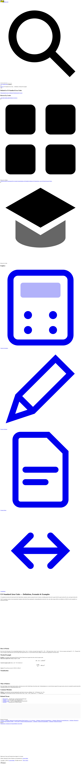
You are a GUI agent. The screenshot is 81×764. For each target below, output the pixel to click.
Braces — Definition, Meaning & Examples (57, 720)
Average (20, 92)
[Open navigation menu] (0, 85)
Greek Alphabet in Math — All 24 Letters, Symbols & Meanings (16, 721)
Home (1, 86)
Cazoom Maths (25, 758)
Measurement (3, 92)
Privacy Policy (25, 760)
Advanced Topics (48, 181)
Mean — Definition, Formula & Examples (54, 721)
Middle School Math (18, 723)
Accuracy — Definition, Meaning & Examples (9, 720)
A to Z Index (2, 84)
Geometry (5, 181)
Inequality (17, 92)
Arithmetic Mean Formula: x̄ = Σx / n (25, 720)
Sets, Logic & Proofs (41, 181)
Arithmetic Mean (12, 92)
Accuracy (7, 92)
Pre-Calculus (14, 181)
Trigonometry (9, 181)
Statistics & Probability (24, 181)
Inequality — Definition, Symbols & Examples (37, 721)
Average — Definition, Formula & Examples (40, 720)
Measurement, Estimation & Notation (7, 723)
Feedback (10, 84)
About (6, 84)
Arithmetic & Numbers (33, 181)
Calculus (18, 181)
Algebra (1, 181)
